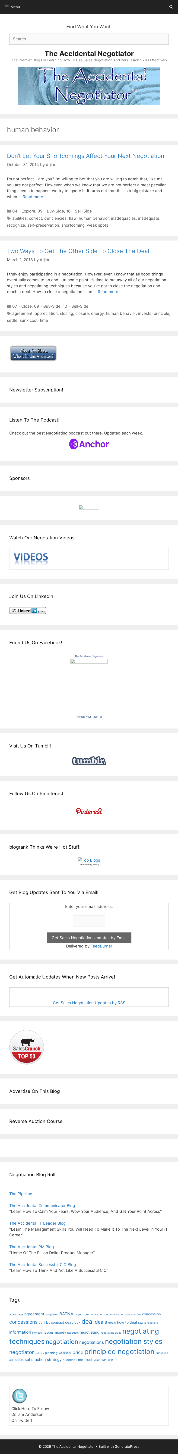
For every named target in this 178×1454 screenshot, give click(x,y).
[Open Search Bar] (171, 7)
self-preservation (43, 225)
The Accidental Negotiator (89, 53)
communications (115, 1314)
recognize (16, 225)
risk (11, 1360)
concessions (23, 1322)
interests (37, 1332)
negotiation (62, 1341)
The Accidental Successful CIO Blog (42, 1264)
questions (162, 1353)
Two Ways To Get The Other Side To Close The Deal (78, 250)
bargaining (51, 1314)
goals (112, 1322)
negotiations (91, 1342)
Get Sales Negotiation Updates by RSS (89, 1003)
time (44, 320)
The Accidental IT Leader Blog (37, 1223)
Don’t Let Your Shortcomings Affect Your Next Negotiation (85, 155)
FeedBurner (101, 946)
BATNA (66, 1313)
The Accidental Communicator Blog (42, 1205)
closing (66, 313)
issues (49, 1332)
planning (51, 1353)
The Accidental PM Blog (31, 1246)
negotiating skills (111, 1332)
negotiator (21, 1352)
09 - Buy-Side (51, 211)
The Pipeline (20, 1193)
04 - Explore (23, 211)
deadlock (72, 1322)
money (60, 1332)
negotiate (73, 1332)
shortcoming (73, 225)
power (65, 1352)
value (97, 1360)
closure (82, 313)
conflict (44, 1322)
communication (93, 1314)
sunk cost (29, 320)
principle (161, 313)
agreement (22, 313)
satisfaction (35, 1359)
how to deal (127, 1322)
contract (57, 1322)
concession (151, 1314)
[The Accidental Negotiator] (89, 662)
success (69, 1360)
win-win (107, 1360)
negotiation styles (133, 1341)
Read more (33, 196)
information (20, 1332)
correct (35, 218)
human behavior (94, 218)
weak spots (97, 225)
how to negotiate (148, 1322)
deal (88, 1321)
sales (19, 1359)
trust (88, 1359)
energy (97, 313)
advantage (16, 1314)
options (39, 1353)
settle (12, 320)
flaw (72, 218)
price (78, 1352)
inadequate (148, 218)
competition (134, 1314)
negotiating (89, 1332)
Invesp (96, 864)
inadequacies (123, 218)
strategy (54, 1359)
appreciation (46, 313)
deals (101, 1322)
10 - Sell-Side (79, 211)
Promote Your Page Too (89, 716)
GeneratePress (127, 1446)
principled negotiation (119, 1352)
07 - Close (22, 306)
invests (144, 313)
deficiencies (55, 218)
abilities (19, 218)
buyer (78, 1314)
